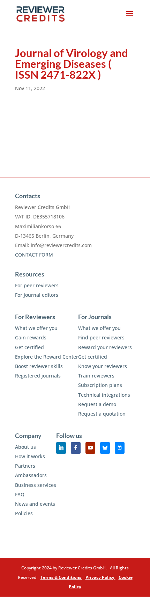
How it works (30, 456)
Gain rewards (30, 337)
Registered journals (38, 375)
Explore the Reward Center (46, 356)
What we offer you (36, 328)
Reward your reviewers (105, 347)
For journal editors (36, 295)
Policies (24, 513)
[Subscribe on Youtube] (90, 448)
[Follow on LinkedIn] (61, 448)
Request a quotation (102, 413)
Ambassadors (31, 475)
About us (25, 447)
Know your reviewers (102, 366)
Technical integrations (104, 394)
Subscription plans (100, 385)
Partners (25, 465)
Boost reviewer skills (39, 366)
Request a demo (97, 404)
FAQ (19, 494)
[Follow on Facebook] (76, 448)
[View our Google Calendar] (120, 448)
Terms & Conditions (61, 577)
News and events (35, 504)
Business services (35, 485)
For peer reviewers (37, 285)
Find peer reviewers (101, 337)
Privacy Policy (100, 577)
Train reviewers (96, 375)
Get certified (29, 347)
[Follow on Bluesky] (105, 448)
